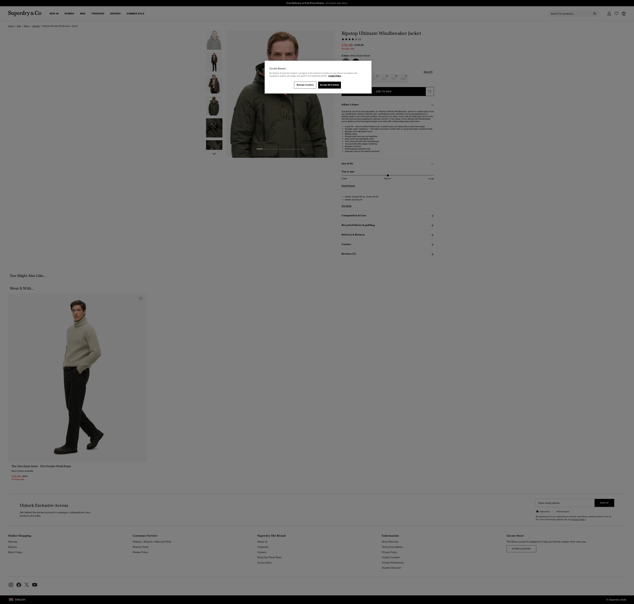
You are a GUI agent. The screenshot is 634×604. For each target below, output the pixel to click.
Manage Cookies (305, 85)
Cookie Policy (334, 76)
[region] (318, 77)
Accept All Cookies (329, 85)
